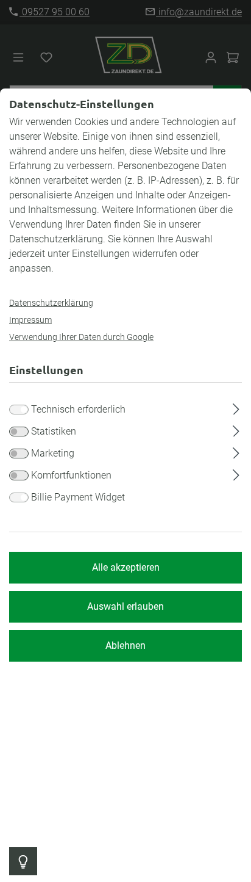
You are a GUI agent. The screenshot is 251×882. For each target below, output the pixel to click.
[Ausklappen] (236, 407)
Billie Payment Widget (78, 497)
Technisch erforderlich (78, 409)
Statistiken (53, 431)
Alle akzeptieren (126, 567)
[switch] (19, 431)
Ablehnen (125, 645)
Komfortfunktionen (71, 475)
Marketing (52, 453)
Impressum (30, 320)
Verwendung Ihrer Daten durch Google (81, 337)
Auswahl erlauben (125, 606)
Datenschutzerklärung (51, 303)
